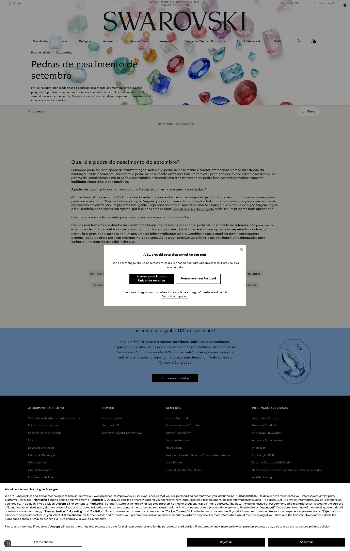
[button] (241, 249)
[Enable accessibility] (7, 543)
